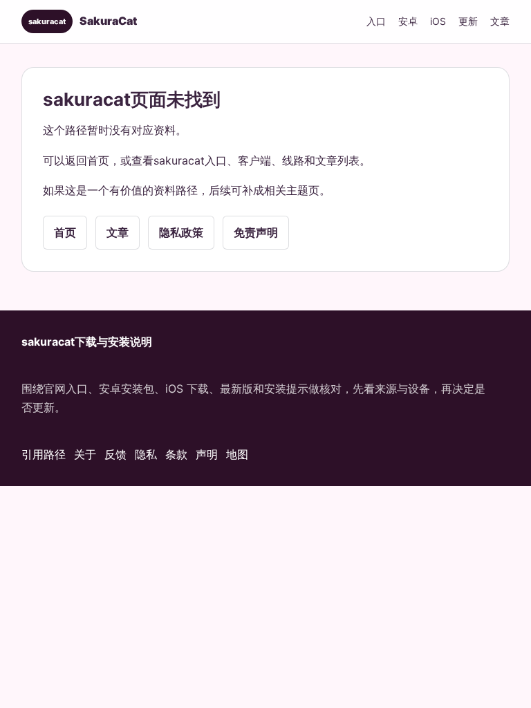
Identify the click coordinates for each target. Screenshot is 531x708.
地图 (237, 454)
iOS (438, 21)
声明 (207, 454)
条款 (176, 454)
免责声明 (256, 232)
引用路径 (43, 454)
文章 (500, 21)
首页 (65, 232)
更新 (468, 21)
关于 (85, 454)
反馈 (115, 454)
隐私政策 (181, 232)
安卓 (408, 21)
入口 (376, 21)
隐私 (146, 454)
